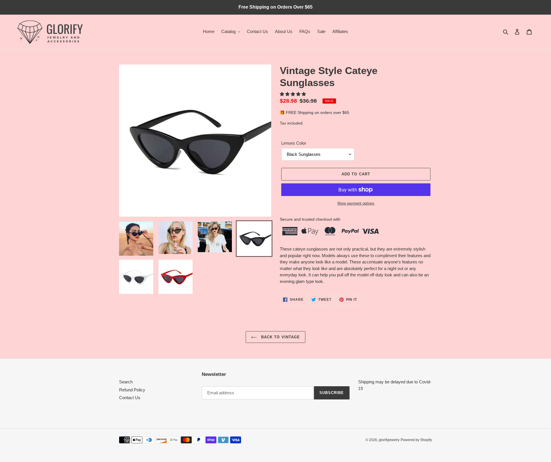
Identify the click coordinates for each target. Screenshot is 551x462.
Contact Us (129, 397)
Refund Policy (132, 389)
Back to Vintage (280, 337)
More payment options (356, 203)
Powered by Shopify (416, 440)
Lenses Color (293, 143)
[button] (293, 94)
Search (126, 381)
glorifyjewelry (389, 440)
